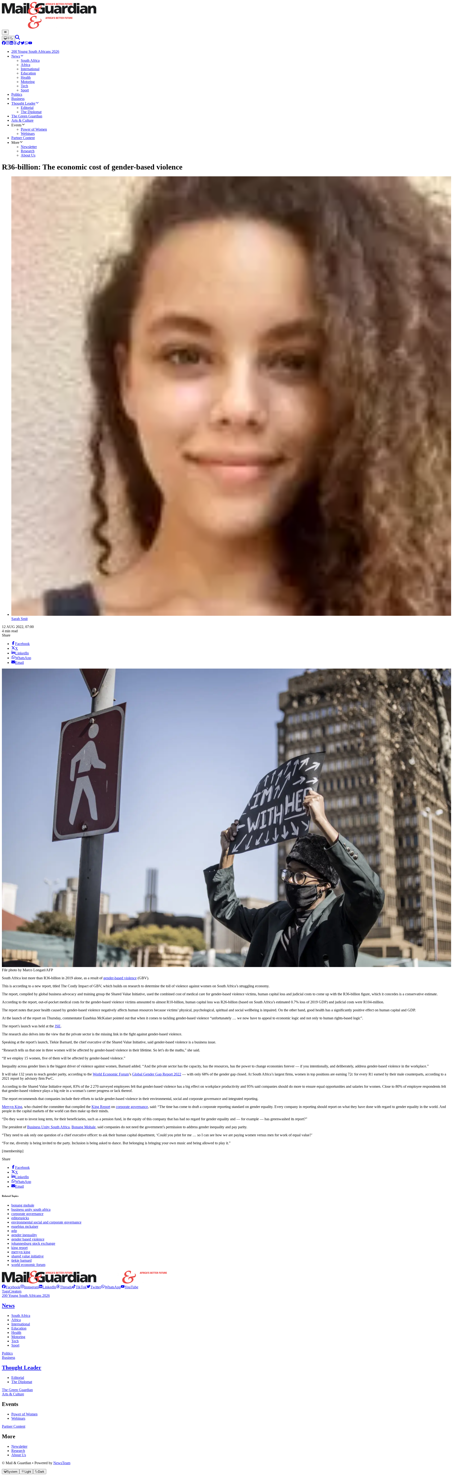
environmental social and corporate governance (46, 1222)
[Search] (17, 38)
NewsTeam (61, 1463)
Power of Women (24, 1414)
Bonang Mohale (83, 1127)
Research (18, 1451)
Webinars (18, 1418)
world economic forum (28, 1265)
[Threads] (15, 43)
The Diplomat (21, 1382)
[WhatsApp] (26, 43)
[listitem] (11, 1287)
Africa (16, 1320)
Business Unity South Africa (48, 1127)
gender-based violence (120, 978)
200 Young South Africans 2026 (26, 1296)
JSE (58, 1026)
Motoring (18, 1337)
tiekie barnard (21, 1260)
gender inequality (24, 1235)
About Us (18, 1455)
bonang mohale (22, 1205)
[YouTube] (30, 43)
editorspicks (20, 1218)
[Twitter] (23, 43)
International (20, 1324)
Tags (5, 1291)
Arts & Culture (13, 1394)
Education (18, 1328)
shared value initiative (27, 1256)
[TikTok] (19, 43)
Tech (15, 1341)
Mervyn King (12, 1107)
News (8, 1305)
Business (8, 1358)
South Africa (20, 1316)
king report (19, 1248)
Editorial (17, 1378)
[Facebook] (4, 43)
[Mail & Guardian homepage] (226, 16)
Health (16, 1333)
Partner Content (13, 1426)
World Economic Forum (111, 1074)
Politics (7, 1353)
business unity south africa (30, 1209)
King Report (101, 1107)
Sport (15, 1345)
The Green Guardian (17, 1390)
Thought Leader (21, 1367)
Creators (15, 1291)
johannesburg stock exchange (33, 1243)
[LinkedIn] (11, 43)
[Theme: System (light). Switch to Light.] (8, 38)
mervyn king (20, 1252)
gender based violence (27, 1239)
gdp (14, 1231)
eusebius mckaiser (24, 1226)
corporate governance (132, 1107)
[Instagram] (7, 43)
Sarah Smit (19, 619)
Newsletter (19, 1446)
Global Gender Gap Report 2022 (156, 1074)
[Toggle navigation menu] (5, 32)
